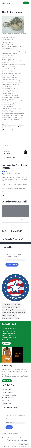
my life (9, 312)
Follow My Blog (7, 246)
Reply (3, 195)
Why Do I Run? (6, 400)
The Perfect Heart (7, 403)
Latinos (19, 310)
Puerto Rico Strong (7, 389)
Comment (23, 220)
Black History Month (8, 307)
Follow (9, 427)
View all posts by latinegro (11, 157)
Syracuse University (7, 318)
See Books (6, 343)
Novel (4, 315)
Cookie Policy (5, 441)
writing (17, 318)
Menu (26, 3)
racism (14, 315)
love (24, 310)
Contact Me (6, 380)
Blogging (18, 307)
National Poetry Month (18, 312)
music (4, 312)
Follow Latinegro (12, 264)
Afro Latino (17, 304)
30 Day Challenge (7, 304)
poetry (4, 9)
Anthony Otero (6, 3)
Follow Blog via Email (9, 407)
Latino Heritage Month (8, 310)
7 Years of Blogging (7, 392)
